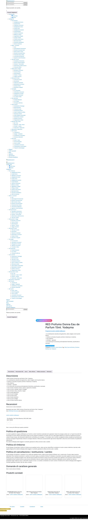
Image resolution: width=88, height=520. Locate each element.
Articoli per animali (18, 113)
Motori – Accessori (15, 45)
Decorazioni (16, 81)
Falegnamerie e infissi (18, 119)
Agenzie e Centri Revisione (19, 57)
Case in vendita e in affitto (19, 112)
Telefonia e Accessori (18, 95)
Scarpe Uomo (17, 28)
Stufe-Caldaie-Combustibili (19, 115)
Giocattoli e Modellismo (19, 42)
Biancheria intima (17, 40)
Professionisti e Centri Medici (20, 146)
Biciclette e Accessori (18, 70)
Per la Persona (14, 20)
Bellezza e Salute (17, 34)
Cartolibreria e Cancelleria (19, 135)
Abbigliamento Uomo (18, 26)
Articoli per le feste (15, 78)
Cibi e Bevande (14, 98)
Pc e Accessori (17, 90)
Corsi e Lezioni (17, 143)
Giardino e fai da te (18, 118)
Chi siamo (12, 506)
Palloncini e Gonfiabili (18, 82)
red (50, 349)
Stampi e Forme (17, 85)
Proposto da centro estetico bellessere (55, 331)
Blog (10, 152)
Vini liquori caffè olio (18, 102)
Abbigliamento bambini (19, 29)
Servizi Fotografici (18, 141)
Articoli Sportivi (17, 73)
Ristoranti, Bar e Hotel (16, 121)
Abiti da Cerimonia (18, 43)
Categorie (11, 19)
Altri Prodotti (14, 130)
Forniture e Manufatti (18, 137)
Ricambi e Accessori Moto (19, 53)
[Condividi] (83, 1)
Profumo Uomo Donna (18, 39)
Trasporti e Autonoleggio (19, 147)
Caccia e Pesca (17, 71)
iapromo (11, 154)
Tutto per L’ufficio (17, 67)
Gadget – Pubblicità (18, 133)
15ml (66, 347)
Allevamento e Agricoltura (16, 129)
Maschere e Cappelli (18, 87)
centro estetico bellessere (12, 415)
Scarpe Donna (17, 23)
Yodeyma (53, 349)
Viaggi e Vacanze (17, 76)
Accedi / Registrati (12, 12)
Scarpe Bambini (17, 31)
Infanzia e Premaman (18, 33)
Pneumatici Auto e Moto (19, 54)
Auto (15, 46)
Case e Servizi (14, 104)
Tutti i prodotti (12, 151)
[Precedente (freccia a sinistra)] (2, 260)
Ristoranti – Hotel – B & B (19, 124)
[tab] (11, 371)
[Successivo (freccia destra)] (85, 260)
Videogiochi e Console (18, 93)
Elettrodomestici (17, 107)
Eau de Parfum (71, 347)
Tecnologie (13, 88)
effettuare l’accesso (13, 411)
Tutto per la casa (17, 109)
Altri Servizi (11, 155)
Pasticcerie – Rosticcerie (19, 127)
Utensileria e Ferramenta (19, 60)
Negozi (10, 149)
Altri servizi (13, 138)
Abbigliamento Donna (18, 22)
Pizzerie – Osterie (17, 126)
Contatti (22, 506)
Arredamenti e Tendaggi (19, 105)
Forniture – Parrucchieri (19, 64)
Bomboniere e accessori (19, 84)
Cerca (25, 4)
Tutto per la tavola (18, 79)
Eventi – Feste (17, 140)
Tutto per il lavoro (15, 59)
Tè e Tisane (16, 101)
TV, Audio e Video (17, 96)
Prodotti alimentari (18, 99)
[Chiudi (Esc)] (86, 1)
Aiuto (41, 506)
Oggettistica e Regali (18, 36)
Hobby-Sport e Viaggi (16, 68)
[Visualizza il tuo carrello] (6, 6)
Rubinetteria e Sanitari (18, 116)
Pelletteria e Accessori (18, 25)
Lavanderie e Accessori (19, 144)
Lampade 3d (16, 132)
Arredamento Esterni (18, 110)
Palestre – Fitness (17, 74)
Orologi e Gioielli (17, 37)
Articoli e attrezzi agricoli (19, 62)
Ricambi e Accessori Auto (19, 50)
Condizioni (32, 506)
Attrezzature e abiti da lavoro (20, 65)
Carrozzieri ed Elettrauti (19, 56)
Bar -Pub (16, 123)
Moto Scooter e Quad (18, 51)
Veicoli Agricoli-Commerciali (20, 48)
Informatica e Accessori (19, 92)
